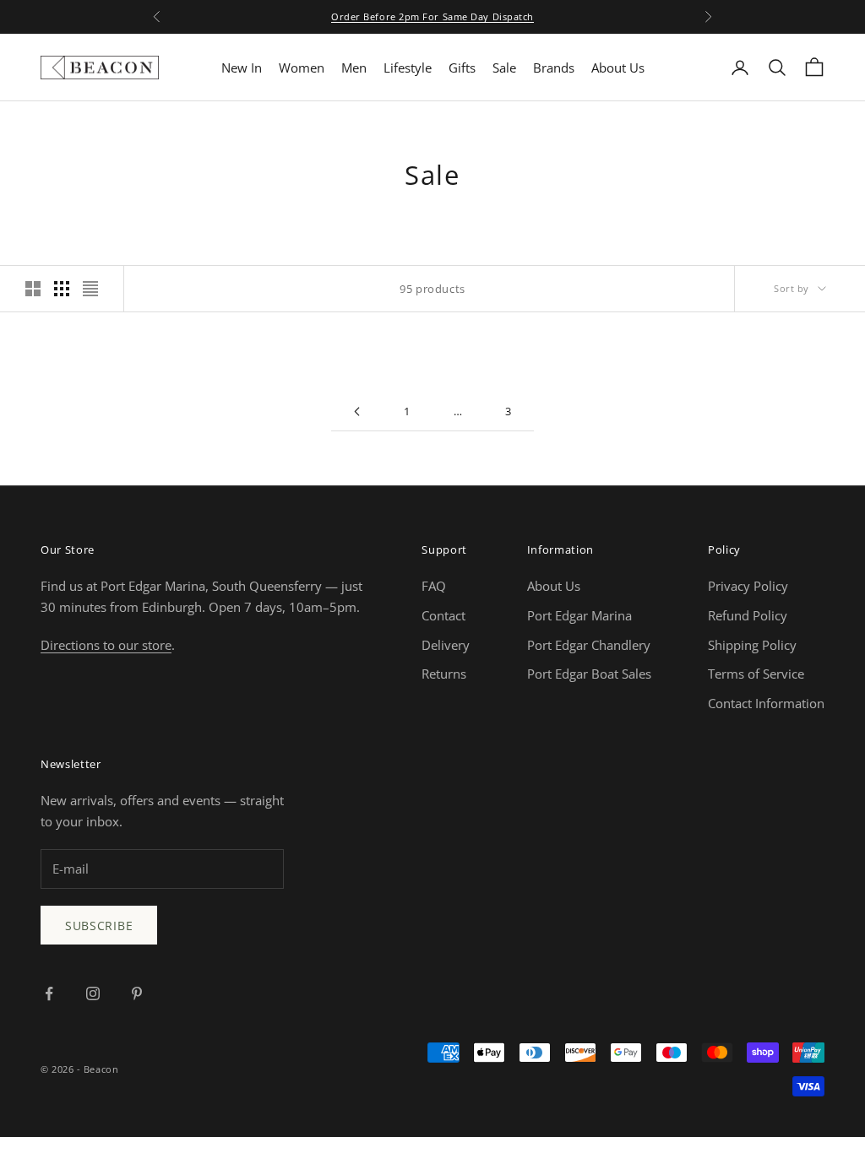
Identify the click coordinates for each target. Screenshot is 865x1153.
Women (301, 67)
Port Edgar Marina (579, 615)
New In (241, 67)
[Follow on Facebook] (49, 993)
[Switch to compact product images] (90, 288)
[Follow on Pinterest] (136, 993)
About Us (618, 67)
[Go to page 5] (356, 411)
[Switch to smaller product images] (61, 288)
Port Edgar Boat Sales (589, 673)
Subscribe (99, 926)
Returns (444, 673)
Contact (443, 615)
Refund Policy (747, 615)
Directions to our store (106, 644)
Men (354, 67)
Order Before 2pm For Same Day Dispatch (432, 16)
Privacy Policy (748, 585)
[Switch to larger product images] (33, 288)
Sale (504, 67)
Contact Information (766, 703)
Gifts (462, 67)
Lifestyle (408, 67)
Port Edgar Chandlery (588, 644)
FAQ (434, 585)
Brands (553, 67)
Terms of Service (756, 673)
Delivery (446, 644)
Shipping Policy (752, 644)
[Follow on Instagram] (92, 993)
